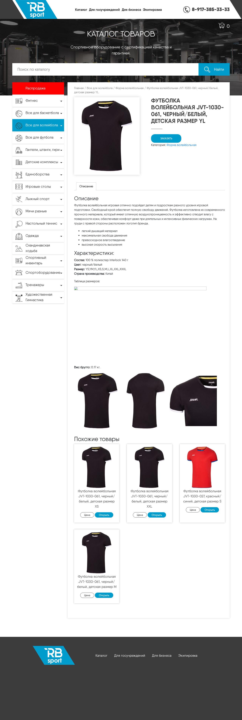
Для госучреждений (104, 9)
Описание (86, 186)
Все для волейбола (99, 88)
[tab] (86, 186)
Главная (79, 88)
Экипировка (152, 9)
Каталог (81, 9)
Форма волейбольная (130, 88)
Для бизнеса (131, 9)
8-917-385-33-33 (211, 9)
